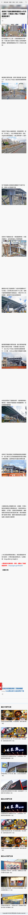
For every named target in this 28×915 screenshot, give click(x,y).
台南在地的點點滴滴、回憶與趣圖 (12, 688)
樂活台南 (14, 913)
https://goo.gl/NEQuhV (16, 565)
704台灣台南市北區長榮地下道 (14, 691)
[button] (2, 21)
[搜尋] (26, 2)
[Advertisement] (14, 60)
